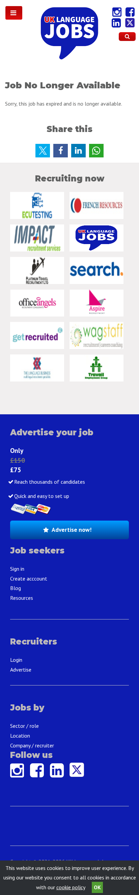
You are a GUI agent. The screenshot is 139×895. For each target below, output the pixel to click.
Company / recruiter (32, 745)
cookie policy (70, 887)
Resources (21, 597)
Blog (15, 588)
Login (16, 659)
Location (20, 735)
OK (97, 887)
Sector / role (24, 725)
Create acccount (28, 578)
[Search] (127, 36)
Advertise (20, 669)
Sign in (17, 568)
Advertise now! (71, 529)
